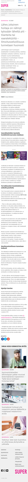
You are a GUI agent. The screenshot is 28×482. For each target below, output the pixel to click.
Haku (19, 5)
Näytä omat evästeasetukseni (19, 465)
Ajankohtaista (8, 10)
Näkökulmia (4, 458)
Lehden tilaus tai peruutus (19, 458)
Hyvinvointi (4, 455)
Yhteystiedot (18, 461)
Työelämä (3, 450)
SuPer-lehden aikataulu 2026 (19, 453)
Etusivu (2, 10)
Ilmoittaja (17, 450)
